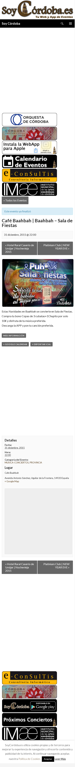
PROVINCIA (36, 462)
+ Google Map (12, 481)
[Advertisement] (37, 69)
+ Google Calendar (15, 344)
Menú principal (70, 23)
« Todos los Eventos (15, 200)
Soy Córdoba (11, 23)
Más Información (13, 335)
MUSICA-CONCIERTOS (17, 462)
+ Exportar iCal (41, 344)
